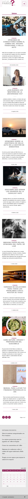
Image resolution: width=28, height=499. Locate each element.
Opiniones (14, 13)
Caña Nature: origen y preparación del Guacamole (14, 342)
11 (7, 477)
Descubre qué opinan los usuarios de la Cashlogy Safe (15, 191)
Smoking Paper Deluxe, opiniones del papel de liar (14, 244)
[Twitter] (25, 497)
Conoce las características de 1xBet (12, 445)
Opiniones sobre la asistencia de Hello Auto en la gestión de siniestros (14, 144)
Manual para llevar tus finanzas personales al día (15, 390)
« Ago (7, 486)
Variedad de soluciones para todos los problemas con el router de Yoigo (15, 289)
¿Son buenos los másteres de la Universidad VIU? (15, 92)
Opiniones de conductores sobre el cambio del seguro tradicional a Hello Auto (14, 43)
